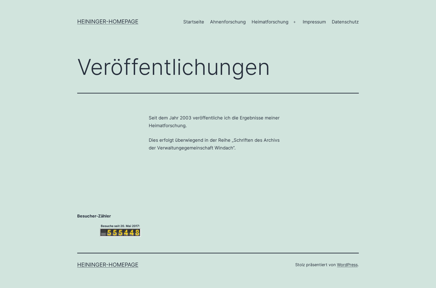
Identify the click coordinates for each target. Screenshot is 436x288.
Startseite (193, 22)
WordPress (347, 264)
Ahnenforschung (228, 22)
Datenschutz (345, 22)
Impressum (314, 22)
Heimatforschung (270, 22)
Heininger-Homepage (107, 21)
